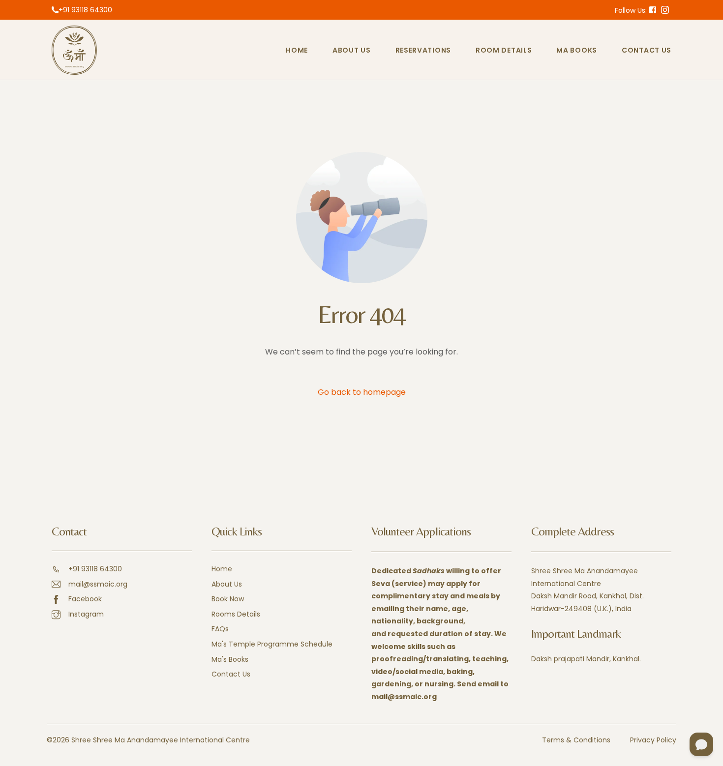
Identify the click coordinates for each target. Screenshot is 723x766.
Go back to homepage (362, 392)
